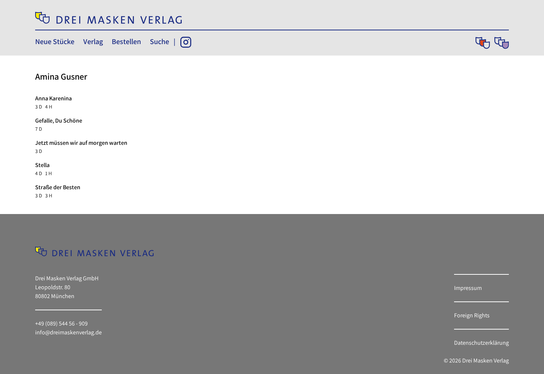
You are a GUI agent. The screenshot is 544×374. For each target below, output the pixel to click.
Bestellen (126, 41)
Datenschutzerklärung (481, 343)
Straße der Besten (57, 187)
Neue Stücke (54, 41)
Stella (42, 165)
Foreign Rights (472, 315)
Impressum (468, 288)
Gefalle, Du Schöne (58, 120)
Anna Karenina (53, 98)
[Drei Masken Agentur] (501, 43)
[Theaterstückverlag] (483, 43)
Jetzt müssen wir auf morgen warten (81, 143)
